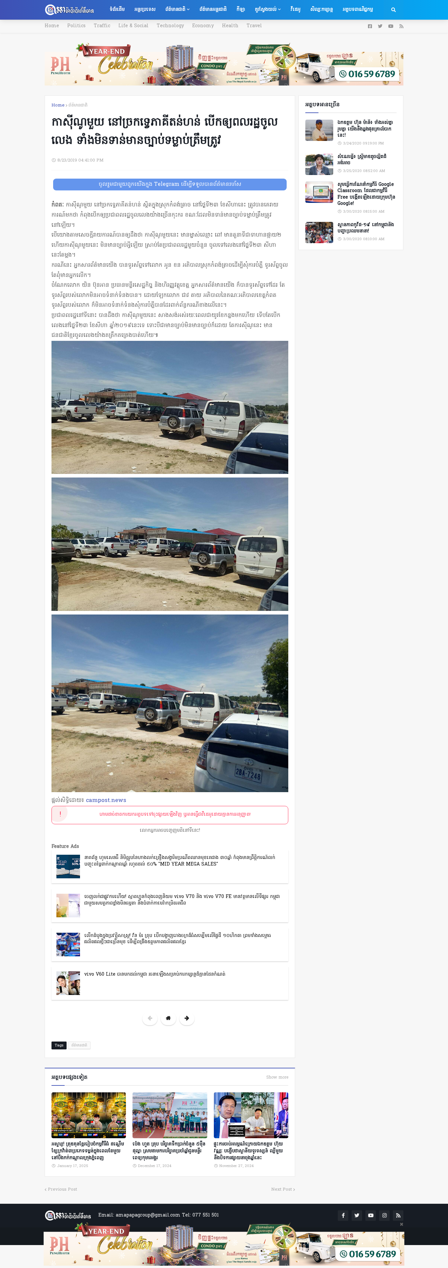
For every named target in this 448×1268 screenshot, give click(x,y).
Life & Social (133, 26)
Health (230, 26)
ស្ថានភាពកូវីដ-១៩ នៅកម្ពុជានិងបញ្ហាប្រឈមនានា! (365, 228)
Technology (170, 26)
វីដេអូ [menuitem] (295, 9)
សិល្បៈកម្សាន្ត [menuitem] (321, 9)
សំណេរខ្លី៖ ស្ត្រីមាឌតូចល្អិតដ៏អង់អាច (361, 160)
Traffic (102, 26)
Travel (254, 26)
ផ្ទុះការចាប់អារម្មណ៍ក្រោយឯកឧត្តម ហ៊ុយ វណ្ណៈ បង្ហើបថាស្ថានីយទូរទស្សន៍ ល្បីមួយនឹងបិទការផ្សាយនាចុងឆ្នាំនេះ (248, 1151)
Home (52, 26)
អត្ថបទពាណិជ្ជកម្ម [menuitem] (358, 9)
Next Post (281, 1189)
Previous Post (62, 1189)
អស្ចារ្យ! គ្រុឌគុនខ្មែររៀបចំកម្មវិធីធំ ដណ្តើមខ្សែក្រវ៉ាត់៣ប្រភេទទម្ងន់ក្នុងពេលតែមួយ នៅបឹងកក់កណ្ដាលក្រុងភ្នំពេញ (87, 1151)
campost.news (106, 800)
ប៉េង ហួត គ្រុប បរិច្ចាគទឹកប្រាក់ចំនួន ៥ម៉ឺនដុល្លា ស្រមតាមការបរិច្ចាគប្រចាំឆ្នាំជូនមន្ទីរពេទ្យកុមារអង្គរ (168, 1151)
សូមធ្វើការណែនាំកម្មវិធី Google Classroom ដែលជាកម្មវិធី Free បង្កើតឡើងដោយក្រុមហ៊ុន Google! (366, 194)
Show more (277, 1077)
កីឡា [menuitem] (240, 9)
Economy (203, 26)
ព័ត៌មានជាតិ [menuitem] (175, 9)
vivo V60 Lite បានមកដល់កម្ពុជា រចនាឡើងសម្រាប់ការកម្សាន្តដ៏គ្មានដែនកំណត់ (154, 974)
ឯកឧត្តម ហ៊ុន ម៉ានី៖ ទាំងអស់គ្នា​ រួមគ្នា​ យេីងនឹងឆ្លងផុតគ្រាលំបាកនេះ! (365, 129)
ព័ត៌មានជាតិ (78, 105)
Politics (76, 26)
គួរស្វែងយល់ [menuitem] (265, 9)
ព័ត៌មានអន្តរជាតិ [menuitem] (213, 9)
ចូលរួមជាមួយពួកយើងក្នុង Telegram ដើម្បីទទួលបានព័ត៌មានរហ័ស (170, 184)
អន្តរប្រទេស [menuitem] (144, 9)
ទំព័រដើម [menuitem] (117, 9)
